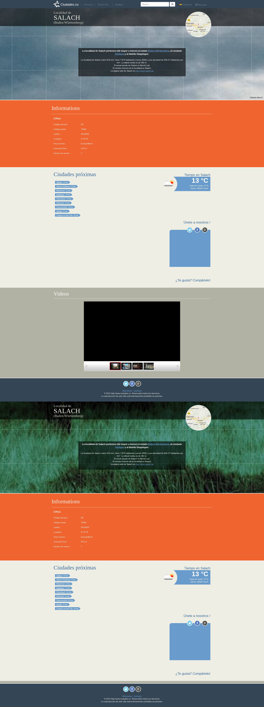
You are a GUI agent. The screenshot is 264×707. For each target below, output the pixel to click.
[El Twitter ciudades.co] (190, 230)
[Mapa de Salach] (199, 24)
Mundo (201, 5)
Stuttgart (119, 54)
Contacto (138, 390)
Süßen (59, 182)
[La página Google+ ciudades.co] (205, 230)
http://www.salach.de (145, 71)
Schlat (59, 211)
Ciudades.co (70, 4)
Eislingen (60, 195)
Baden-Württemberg (158, 51)
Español (186, 4)
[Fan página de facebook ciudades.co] (197, 230)
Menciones (127, 390)
